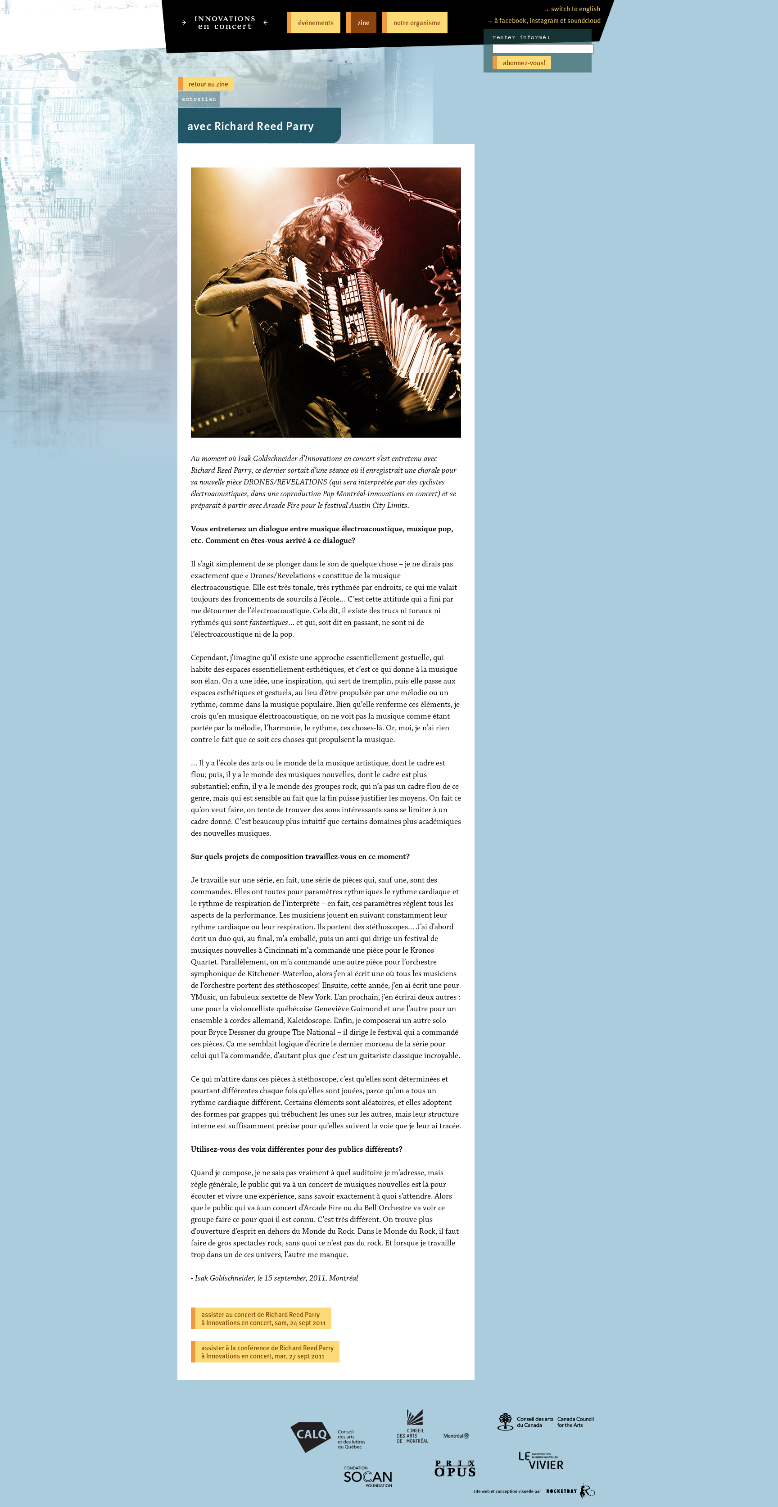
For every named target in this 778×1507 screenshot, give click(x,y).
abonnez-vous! (524, 62)
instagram (544, 20)
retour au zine (208, 83)
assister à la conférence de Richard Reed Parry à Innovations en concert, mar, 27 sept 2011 (267, 1351)
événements (316, 22)
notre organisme (417, 22)
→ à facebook (506, 20)
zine (363, 22)
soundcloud (584, 20)
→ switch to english (572, 8)
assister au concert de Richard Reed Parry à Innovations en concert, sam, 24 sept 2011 (263, 1318)
